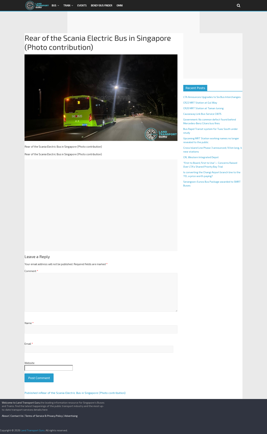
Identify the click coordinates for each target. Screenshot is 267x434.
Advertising (71, 415)
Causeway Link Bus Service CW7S (202, 113)
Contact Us (17, 415)
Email (29, 343)
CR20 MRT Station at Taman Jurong (203, 108)
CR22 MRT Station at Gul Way (200, 102)
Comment (31, 271)
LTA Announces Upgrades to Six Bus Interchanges (212, 96)
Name (29, 323)
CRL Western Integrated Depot (201, 157)
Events (82, 5)
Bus (54, 5)
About (5, 415)
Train (66, 5)
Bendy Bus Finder (101, 5)
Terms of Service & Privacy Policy (44, 415)
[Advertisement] (133, 22)
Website (30, 363)
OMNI (120, 5)
